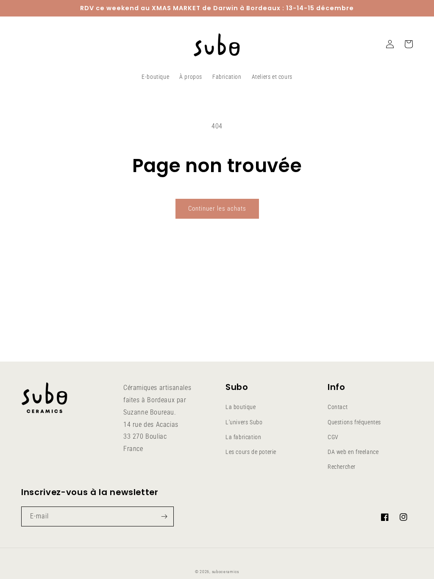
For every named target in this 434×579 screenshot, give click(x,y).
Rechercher (342, 466)
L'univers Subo (243, 422)
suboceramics (225, 571)
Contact (338, 407)
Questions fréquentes (354, 422)
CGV (333, 437)
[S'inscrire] (164, 516)
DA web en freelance (353, 451)
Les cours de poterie (250, 451)
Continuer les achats (217, 208)
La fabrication (243, 437)
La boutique (240, 407)
